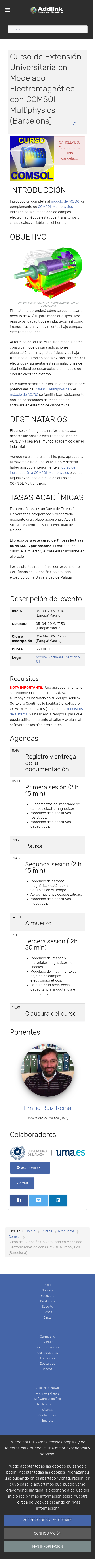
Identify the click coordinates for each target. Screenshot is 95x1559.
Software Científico (47, 1399)
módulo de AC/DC (65, 201)
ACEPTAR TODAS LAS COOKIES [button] (47, 1520)
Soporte (47, 1307)
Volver (22, 1183)
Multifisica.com (47, 1404)
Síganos (47, 1410)
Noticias (47, 1290)
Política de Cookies (32, 1502)
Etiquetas (47, 1296)
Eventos (47, 1342)
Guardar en (30, 1168)
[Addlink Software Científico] (46, 10)
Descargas (47, 1364)
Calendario (47, 1336)
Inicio (47, 1285)
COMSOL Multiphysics (55, 207)
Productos (47, 1301)
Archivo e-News (47, 1393)
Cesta (48, 1317)
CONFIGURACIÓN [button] (47, 1533)
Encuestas (47, 1358)
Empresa (47, 1421)
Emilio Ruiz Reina (47, 1108)
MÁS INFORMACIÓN (47, 1547)
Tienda (47, 1312)
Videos (47, 1369)
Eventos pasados (47, 1347)
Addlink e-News (47, 1388)
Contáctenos (47, 1415)
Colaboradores (47, 1353)
